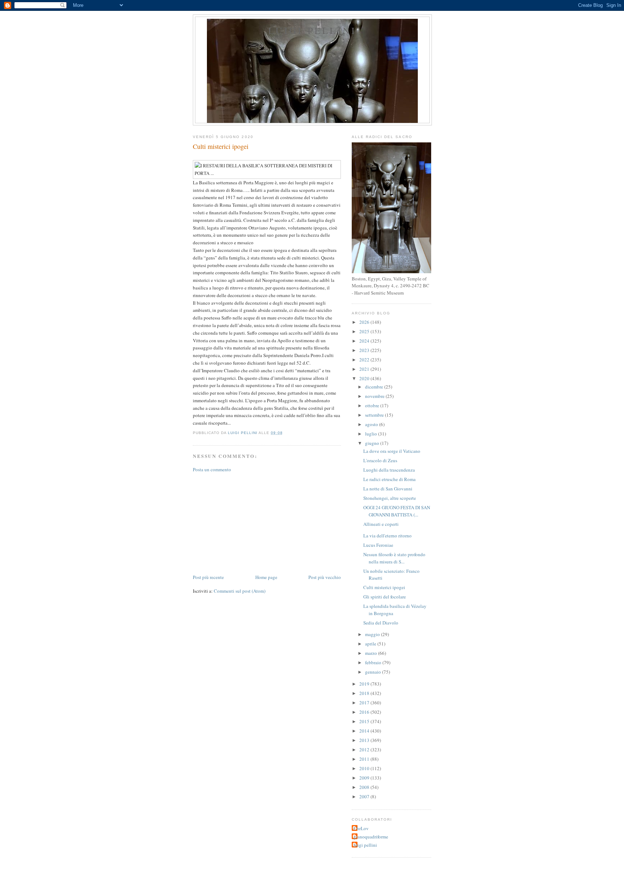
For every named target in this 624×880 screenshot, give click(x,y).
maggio (373, 634)
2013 (364, 740)
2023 (364, 350)
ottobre (372, 405)
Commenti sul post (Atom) (239, 591)
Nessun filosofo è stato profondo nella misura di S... (394, 558)
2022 (364, 359)
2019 (364, 684)
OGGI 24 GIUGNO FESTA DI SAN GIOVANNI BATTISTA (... (396, 511)
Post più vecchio (324, 577)
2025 (364, 331)
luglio (371, 433)
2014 (364, 730)
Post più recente (208, 577)
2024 (364, 341)
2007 (364, 796)
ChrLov (361, 828)
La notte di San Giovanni (387, 488)
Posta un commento (212, 469)
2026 (364, 322)
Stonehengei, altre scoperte (389, 498)
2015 (364, 721)
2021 (364, 369)
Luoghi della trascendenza (389, 470)
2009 (364, 777)
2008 (364, 787)
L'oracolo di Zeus (380, 460)
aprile (371, 643)
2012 (364, 749)
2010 (364, 768)
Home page (266, 577)
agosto (372, 424)
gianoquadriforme (371, 836)
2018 (364, 693)
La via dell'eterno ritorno (387, 535)
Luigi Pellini (312, 30)
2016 (364, 712)
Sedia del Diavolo (380, 622)
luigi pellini (365, 845)
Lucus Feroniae (378, 545)
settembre (375, 415)
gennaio (373, 672)
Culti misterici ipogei (384, 587)
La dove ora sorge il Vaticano (391, 451)
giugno (372, 443)
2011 (364, 759)
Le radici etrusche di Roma (389, 479)
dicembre (374, 386)
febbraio (373, 662)
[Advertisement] (247, 522)
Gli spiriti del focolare (384, 596)
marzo (371, 653)
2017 (364, 702)
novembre (375, 396)
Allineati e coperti (381, 524)
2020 (364, 378)
